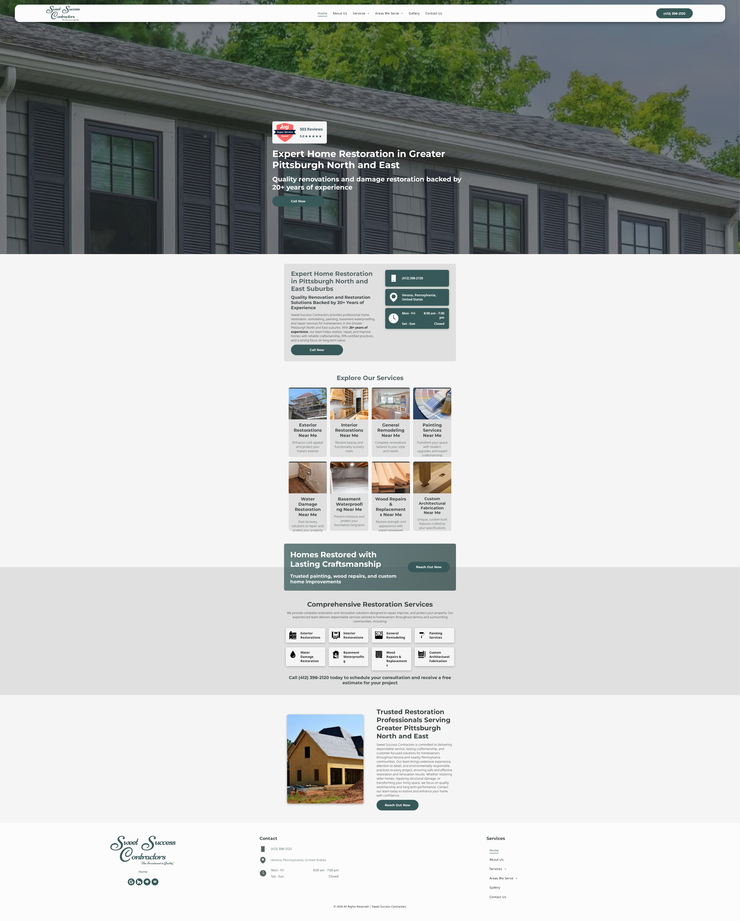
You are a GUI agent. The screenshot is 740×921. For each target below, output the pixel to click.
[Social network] (139, 882)
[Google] (131, 882)
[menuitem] (322, 13)
